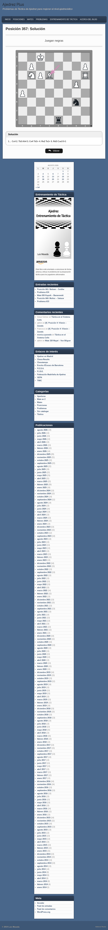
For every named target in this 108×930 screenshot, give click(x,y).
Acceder (40, 903)
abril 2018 (41, 733)
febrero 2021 (42, 630)
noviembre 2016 (44, 784)
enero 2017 (42, 778)
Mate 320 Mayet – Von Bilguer (58, 341)
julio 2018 (41, 724)
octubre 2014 (42, 860)
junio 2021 (41, 618)
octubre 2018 (42, 715)
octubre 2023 (42, 533)
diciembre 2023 (43, 527)
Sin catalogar (43, 411)
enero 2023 (42, 560)
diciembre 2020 (43, 636)
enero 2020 (42, 669)
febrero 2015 (42, 848)
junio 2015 (41, 836)
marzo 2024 (42, 518)
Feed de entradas (44, 906)
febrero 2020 (42, 666)
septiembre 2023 (44, 536)
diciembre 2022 (43, 563)
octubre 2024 (42, 497)
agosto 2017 (42, 757)
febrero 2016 (42, 812)
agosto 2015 (42, 830)
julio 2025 (41, 469)
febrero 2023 (42, 557)
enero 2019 (42, 706)
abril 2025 (41, 478)
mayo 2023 (41, 548)
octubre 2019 (42, 678)
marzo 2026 (42, 445)
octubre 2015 (42, 824)
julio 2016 (41, 796)
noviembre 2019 (44, 675)
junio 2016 (41, 800)
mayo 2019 (41, 693)
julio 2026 (41, 433)
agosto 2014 (42, 866)
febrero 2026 (42, 448)
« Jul (38, 187)
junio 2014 (41, 872)
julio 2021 (41, 615)
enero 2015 (42, 851)
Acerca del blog (88, 19)
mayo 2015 (41, 839)
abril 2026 (41, 442)
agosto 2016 (42, 793)
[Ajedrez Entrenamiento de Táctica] (53, 258)
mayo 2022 (41, 584)
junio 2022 (41, 581)
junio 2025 (41, 472)
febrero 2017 (42, 775)
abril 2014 (41, 878)
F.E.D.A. (40, 368)
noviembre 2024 (44, 494)
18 (43, 179)
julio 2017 (41, 760)
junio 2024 (41, 509)
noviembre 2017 (44, 748)
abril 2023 (41, 551)
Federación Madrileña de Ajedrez (51, 374)
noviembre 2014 (44, 857)
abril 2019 (41, 697)
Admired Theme (100, 926)
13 (53, 177)
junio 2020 (41, 654)
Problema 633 (43, 301)
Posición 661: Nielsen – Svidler (50, 289)
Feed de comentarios (46, 909)
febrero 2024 (42, 521)
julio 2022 (41, 578)
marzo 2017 (42, 772)
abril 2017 (41, 769)
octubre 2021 (42, 606)
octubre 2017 (42, 751)
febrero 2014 (42, 884)
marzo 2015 (42, 845)
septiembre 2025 (44, 463)
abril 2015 (41, 842)
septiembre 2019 (44, 681)
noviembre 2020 (44, 639)
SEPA (39, 377)
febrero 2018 (42, 739)
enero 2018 (42, 742)
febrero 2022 (42, 594)
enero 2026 (42, 451)
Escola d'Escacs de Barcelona (50, 365)
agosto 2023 (42, 539)
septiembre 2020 (44, 645)
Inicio (8, 19)
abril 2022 (41, 587)
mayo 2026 (41, 439)
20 (53, 179)
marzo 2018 (42, 736)
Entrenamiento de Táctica (63, 19)
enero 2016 (42, 815)
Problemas (42, 19)
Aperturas (41, 396)
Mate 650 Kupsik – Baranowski (50, 295)
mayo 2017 (41, 766)
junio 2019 (41, 690)
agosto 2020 (42, 648)
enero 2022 (42, 596)
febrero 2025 (42, 484)
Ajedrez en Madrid (45, 356)
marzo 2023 (42, 554)
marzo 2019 (42, 699)
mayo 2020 (41, 657)
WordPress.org (43, 912)
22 (63, 179)
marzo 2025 (42, 481)
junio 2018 (41, 727)
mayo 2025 (41, 475)
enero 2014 (42, 887)
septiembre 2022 (44, 572)
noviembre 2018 (44, 712)
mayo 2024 (41, 512)
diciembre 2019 (43, 672)
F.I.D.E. (40, 371)
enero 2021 (42, 633)
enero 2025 (42, 487)
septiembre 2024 (44, 500)
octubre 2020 (42, 642)
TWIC (39, 381)
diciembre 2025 (43, 454)
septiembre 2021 (44, 609)
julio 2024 (41, 506)
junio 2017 (41, 763)
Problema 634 (43, 292)
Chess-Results (43, 359)
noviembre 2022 (44, 566)
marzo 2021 (42, 627)
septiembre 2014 (44, 863)
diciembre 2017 (43, 745)
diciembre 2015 (43, 818)
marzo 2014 (42, 881)
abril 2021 (41, 624)
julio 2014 (41, 869)
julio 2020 (41, 651)
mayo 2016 (41, 802)
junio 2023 (41, 545)
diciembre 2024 (43, 491)
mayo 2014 (41, 875)
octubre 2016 (42, 787)
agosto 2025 (42, 466)
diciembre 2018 (43, 709)
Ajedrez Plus (13, 4)
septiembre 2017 (44, 754)
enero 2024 (42, 524)
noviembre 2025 (44, 457)
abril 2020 (41, 660)
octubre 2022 (42, 569)
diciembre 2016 (43, 781)
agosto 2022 (42, 575)
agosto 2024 (42, 503)
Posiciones (19, 19)
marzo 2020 (42, 663)
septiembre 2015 (44, 827)
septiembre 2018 (44, 718)
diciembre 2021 (43, 600)
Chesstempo (42, 362)
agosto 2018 (42, 721)
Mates (30, 19)
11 (43, 177)
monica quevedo (44, 335)
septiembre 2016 (44, 790)
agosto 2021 (42, 612)
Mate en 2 (41, 399)
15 (63, 177)
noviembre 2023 (44, 530)
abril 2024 (41, 515)
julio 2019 (41, 687)
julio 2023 (41, 542)
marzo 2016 (42, 809)
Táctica (40, 414)
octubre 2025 (42, 460)
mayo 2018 (41, 730)
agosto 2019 (42, 684)
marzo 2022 (42, 590)
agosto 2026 (42, 430)
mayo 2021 (41, 621)
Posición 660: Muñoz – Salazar (50, 298)
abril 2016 (41, 805)
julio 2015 (41, 833)
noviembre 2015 (44, 821)
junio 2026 (41, 436)
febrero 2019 (42, 703)
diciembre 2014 (43, 854)
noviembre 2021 (44, 603)
